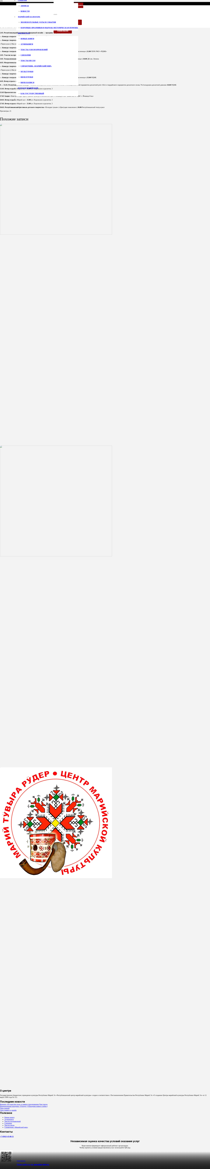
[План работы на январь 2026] (56, 556)
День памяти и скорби (8, 1110)
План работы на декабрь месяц (33, 1164)
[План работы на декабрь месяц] (56, 877)
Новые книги (9, 1117)
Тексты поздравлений (12, 1121)
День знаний (5, 1108)
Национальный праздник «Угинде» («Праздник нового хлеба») (23, 1106)
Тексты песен (9, 1125)
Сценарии (8, 1123)
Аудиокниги (9, 1119)
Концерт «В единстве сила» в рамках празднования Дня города (23, 1104)
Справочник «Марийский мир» (16, 1127)
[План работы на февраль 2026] (56, 234)
